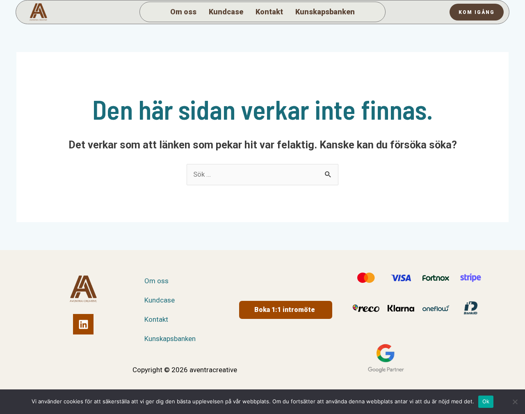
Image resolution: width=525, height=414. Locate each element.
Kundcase (226, 11)
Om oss (183, 11)
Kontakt (269, 11)
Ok (486, 401)
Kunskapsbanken (325, 11)
